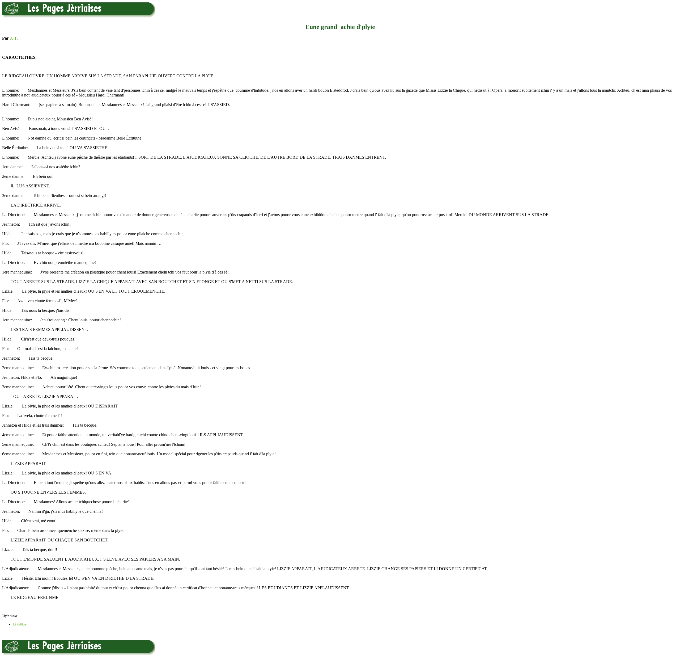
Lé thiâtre (20, 624)
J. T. (14, 38)
